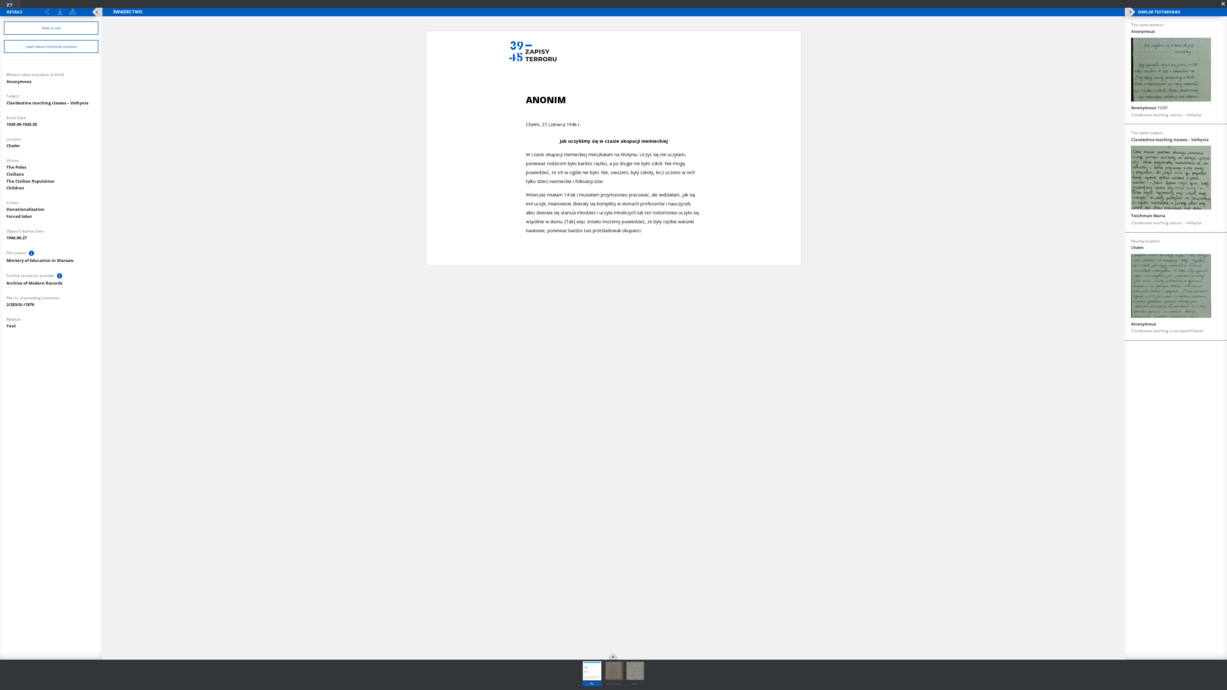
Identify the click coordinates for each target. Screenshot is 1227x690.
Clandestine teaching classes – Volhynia (47, 103)
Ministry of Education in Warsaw (39, 260)
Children (15, 188)
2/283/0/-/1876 (20, 304)
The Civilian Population (30, 181)
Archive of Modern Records (34, 283)
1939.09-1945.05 (21, 124)
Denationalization (25, 209)
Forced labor (19, 216)
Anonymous (18, 81)
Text (11, 326)
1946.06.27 (16, 238)
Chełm (13, 146)
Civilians (15, 174)
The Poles (16, 167)
